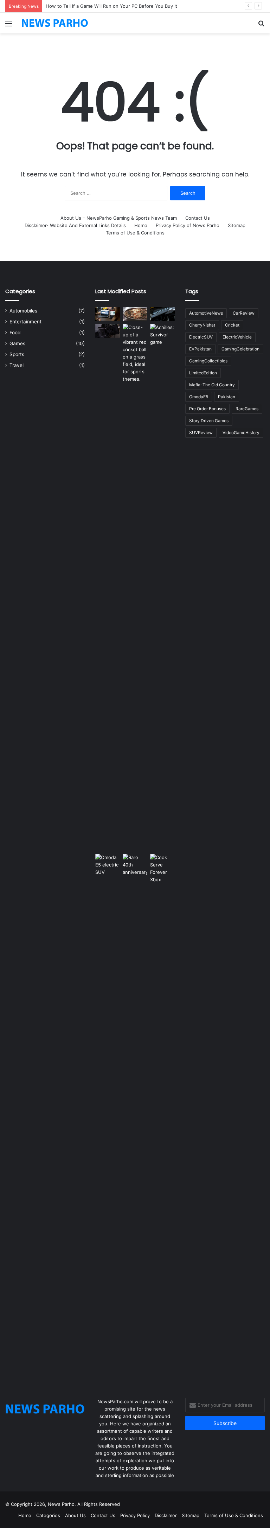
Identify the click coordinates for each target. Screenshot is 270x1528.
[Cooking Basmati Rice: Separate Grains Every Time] (135, 314)
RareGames (247, 408)
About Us (75, 1515)
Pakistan (226, 396)
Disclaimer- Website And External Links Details (75, 225)
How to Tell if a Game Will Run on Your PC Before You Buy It (111, 6)
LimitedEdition (203, 372)
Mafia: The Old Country (212, 384)
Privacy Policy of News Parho (187, 225)
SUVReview (201, 432)
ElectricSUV (201, 337)
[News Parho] (54, 23)
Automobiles (23, 311)
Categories (48, 1515)
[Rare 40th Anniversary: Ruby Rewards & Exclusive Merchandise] (135, 1117)
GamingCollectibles (208, 360)
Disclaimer (166, 1515)
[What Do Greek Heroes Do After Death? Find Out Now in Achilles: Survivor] (162, 587)
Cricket (232, 325)
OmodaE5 (198, 396)
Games (17, 343)
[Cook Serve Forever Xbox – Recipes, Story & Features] (162, 1117)
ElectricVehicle (237, 337)
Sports (16, 354)
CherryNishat (202, 325)
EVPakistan (200, 349)
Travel (16, 365)
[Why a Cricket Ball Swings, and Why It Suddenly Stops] (135, 353)
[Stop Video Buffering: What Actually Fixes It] (107, 314)
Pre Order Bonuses (207, 408)
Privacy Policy (135, 1515)
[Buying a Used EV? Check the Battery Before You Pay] (107, 330)
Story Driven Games (209, 420)
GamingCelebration (240, 349)
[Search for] (261, 26)
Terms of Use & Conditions (135, 233)
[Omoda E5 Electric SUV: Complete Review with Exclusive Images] (107, 1117)
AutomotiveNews (206, 313)
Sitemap (236, 225)
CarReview (244, 313)
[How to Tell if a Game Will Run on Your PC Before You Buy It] (162, 314)
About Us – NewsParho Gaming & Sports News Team (118, 218)
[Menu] (8, 26)
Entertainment (25, 321)
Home (140, 225)
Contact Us (197, 218)
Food (14, 332)
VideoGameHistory (241, 432)
